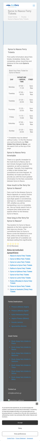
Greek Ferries (12, 17)
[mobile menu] (34, 5)
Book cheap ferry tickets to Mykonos (21, 354)
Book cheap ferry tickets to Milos (21, 378)
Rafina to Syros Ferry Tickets (20, 268)
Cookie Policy (11, 438)
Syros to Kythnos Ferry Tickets (21, 271)
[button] (37, 404)
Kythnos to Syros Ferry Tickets (21, 265)
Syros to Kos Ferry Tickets (19, 275)
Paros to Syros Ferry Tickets (20, 286)
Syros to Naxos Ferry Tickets (18, 19)
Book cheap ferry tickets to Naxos (21, 348)
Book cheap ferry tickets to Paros (21, 342)
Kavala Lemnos (17, 322)
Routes (23, 17)
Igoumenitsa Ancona (18, 326)
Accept (20, 423)
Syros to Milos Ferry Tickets (20, 259)
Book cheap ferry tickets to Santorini (21, 360)
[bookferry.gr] (12, 5)
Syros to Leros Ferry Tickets (20, 262)
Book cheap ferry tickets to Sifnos (21, 372)
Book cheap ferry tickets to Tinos (21, 366)
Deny (20, 428)
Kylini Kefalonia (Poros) (20, 315)
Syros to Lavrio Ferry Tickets (20, 278)
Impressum (30, 438)
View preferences (20, 434)
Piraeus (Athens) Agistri (20, 311)
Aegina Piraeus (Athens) (20, 318)
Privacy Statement (21, 438)
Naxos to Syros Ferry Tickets (20, 256)
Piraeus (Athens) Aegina (20, 307)
